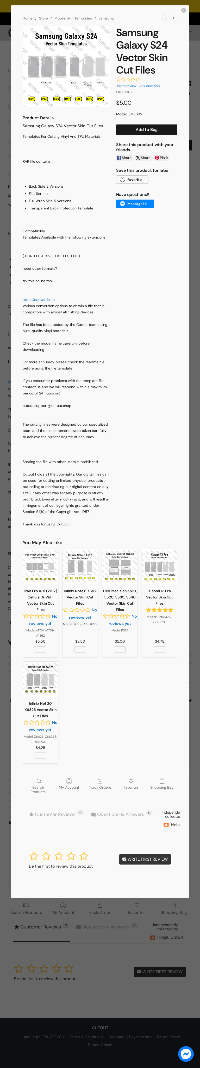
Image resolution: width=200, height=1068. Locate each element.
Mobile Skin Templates (73, 18)
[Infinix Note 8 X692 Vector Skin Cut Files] (80, 566)
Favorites (131, 787)
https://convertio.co (39, 299)
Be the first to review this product (61, 866)
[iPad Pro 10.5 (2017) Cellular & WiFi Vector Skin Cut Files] (40, 566)
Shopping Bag (161, 787)
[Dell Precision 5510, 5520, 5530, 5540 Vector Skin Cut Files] (120, 566)
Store (43, 18)
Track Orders (100, 787)
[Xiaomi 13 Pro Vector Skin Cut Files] (159, 566)
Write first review (147, 859)
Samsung (106, 18)
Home (28, 18)
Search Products (38, 789)
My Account (69, 787)
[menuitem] (166, 18)
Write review (126, 86)
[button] (132, 179)
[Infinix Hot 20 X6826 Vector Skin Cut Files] (40, 679)
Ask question (149, 86)
